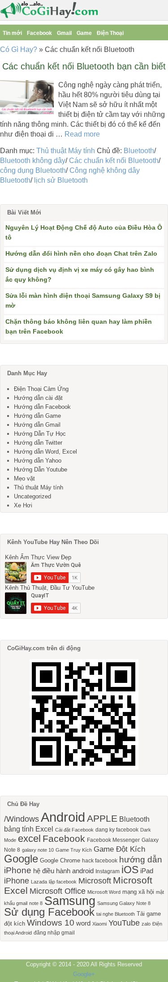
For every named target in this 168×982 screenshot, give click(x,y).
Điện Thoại (110, 33)
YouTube (124, 922)
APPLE (102, 818)
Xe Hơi (23, 505)
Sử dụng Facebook (49, 912)
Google (21, 859)
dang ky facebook (116, 830)
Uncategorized (32, 496)
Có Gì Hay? (18, 49)
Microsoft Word (104, 892)
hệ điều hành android (63, 871)
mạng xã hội (138, 891)
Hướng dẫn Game (37, 415)
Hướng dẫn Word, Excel (45, 451)
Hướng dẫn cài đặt (38, 398)
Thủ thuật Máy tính (65, 150)
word (83, 923)
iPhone (16, 880)
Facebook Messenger (113, 840)
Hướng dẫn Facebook (42, 406)
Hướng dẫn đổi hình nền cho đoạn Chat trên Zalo (81, 253)
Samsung (69, 901)
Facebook (39, 33)
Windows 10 (50, 922)
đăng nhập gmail (54, 933)
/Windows (21, 819)
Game (84, 33)
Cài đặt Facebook (74, 829)
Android (63, 817)
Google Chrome (60, 860)
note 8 (36, 903)
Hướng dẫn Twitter (38, 442)
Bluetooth (139, 150)
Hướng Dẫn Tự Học (40, 433)
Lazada (39, 881)
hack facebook (99, 861)
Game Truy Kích (74, 850)
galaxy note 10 (38, 850)
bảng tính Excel (28, 829)
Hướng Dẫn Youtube (40, 469)
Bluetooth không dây (32, 160)
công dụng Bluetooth (33, 170)
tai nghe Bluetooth (115, 914)
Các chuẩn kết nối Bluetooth (114, 160)
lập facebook (63, 881)
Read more (82, 134)
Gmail (64, 33)
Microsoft (94, 880)
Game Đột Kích (119, 849)
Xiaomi (99, 923)
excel (29, 838)
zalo (146, 923)
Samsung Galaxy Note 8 (124, 903)
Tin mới (12, 33)
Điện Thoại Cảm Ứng (41, 389)
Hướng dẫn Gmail (37, 424)
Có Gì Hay (52, 10)
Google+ (84, 974)
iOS (129, 869)
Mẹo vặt (24, 478)
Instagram (107, 871)
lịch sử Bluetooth (61, 180)
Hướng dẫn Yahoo (37, 460)
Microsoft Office (58, 891)
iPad (146, 871)
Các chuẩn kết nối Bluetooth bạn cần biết (84, 66)
